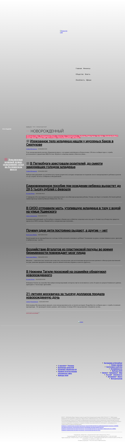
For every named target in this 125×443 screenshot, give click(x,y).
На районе (100, 136)
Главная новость (72, 136)
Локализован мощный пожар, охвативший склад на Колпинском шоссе (13, 164)
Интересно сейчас (33, 136)
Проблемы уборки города (87, 136)
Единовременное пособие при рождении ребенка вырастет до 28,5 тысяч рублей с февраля (73, 187)
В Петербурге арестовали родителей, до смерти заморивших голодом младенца (64, 165)
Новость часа (61, 136)
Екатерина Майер (31, 235)
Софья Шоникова (31, 149)
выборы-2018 (41, 137)
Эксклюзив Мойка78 (111, 136)
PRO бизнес (76, 137)
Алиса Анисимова (31, 216)
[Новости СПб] (65, 76)
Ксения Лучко (30, 193)
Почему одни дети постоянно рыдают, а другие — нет (67, 230)
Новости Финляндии (64, 137)
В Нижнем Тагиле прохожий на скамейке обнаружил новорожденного (66, 273)
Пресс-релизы (51, 137)
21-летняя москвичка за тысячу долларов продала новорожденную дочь (65, 295)
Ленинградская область (48, 136)
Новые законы (31, 137)
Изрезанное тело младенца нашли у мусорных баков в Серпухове (69, 143)
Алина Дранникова (32, 301)
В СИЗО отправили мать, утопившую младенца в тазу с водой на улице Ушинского (73, 209)
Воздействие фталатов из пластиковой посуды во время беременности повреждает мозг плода (69, 251)
